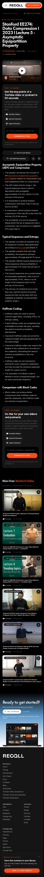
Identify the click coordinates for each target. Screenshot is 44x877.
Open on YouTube (33, 13)
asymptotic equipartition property (23, 176)
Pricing (5, 770)
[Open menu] (5, 5)
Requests (6, 813)
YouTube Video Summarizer (13, 792)
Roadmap (6, 819)
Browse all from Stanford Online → (18, 485)
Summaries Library (10, 13)
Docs (5, 779)
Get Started (33, 5)
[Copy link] (39, 158)
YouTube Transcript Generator (14, 795)
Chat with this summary (17, 158)
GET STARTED (13, 711)
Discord (27, 813)
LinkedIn (27, 819)
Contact (6, 810)
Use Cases (7, 776)
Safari (5, 844)
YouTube (27, 816)
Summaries (7, 788)
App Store (7, 847)
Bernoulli (22, 248)
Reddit (26, 810)
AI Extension (8, 773)
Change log (7, 816)
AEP (7, 179)
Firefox (5, 841)
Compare (6, 782)
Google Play (7, 850)
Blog (4, 785)
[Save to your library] (38, 492)
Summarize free (22, 136)
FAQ (4, 807)
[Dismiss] (39, 857)
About (5, 767)
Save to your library (23, 153)
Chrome (6, 835)
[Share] (33, 158)
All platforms (7, 832)
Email (26, 822)
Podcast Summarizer (11, 798)
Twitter (26, 807)
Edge (5, 838)
